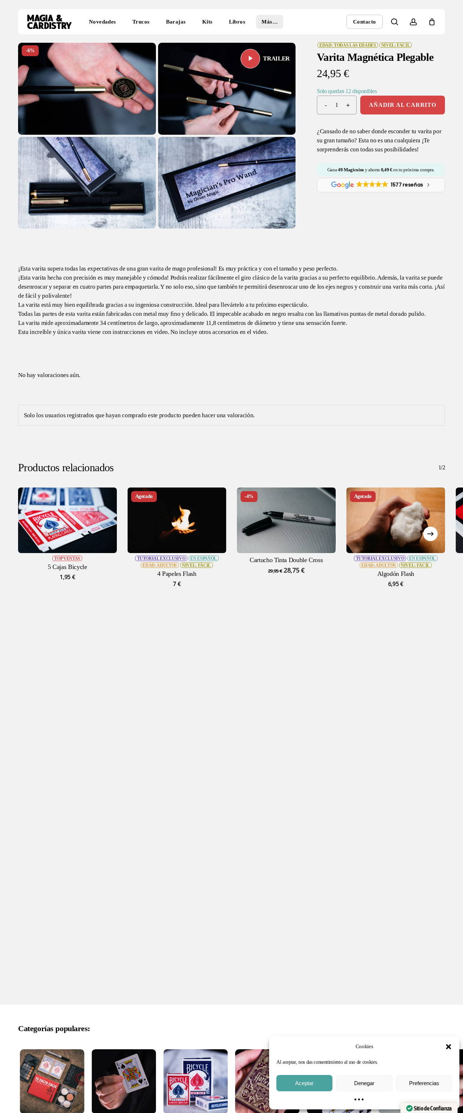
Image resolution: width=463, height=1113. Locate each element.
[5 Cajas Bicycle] (67, 520)
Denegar (364, 1083)
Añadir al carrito (402, 105)
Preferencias (424, 1083)
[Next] (430, 534)
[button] (448, 1046)
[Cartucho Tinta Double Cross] (286, 520)
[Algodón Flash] (396, 520)
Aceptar (304, 1083)
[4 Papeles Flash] (177, 520)
